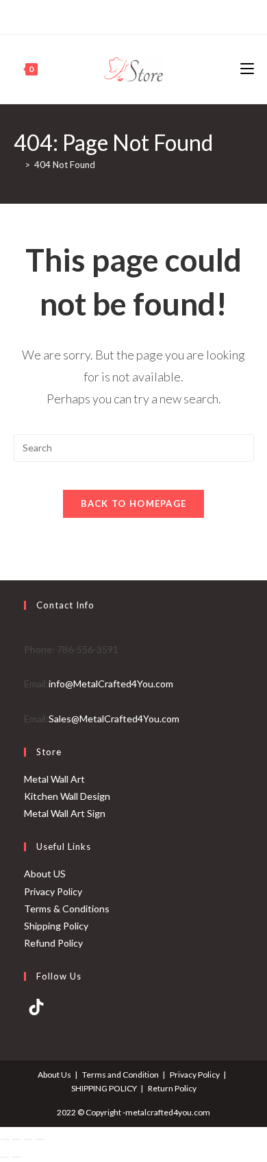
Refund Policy (53, 943)
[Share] (28, 1139)
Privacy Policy (53, 891)
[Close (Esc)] (39, 1139)
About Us (54, 1074)
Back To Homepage (134, 503)
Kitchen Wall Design (67, 796)
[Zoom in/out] (5, 1139)
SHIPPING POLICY (104, 1088)
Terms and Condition (120, 1074)
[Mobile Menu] (247, 69)
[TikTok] (36, 1007)
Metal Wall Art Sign (64, 813)
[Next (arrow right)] (16, 1157)
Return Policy (172, 1088)
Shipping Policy (56, 926)
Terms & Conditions (67, 908)
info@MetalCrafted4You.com (111, 683)
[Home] (17, 164)
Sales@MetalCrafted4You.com (114, 718)
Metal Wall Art (54, 779)
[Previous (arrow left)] (5, 1157)
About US (45, 873)
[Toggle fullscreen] (16, 1139)
